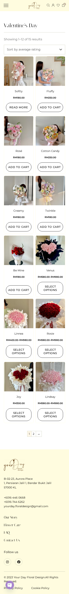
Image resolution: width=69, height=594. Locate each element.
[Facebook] (18, 562)
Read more (18, 107)
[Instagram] (7, 562)
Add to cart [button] (50, 107)
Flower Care (12, 525)
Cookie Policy (40, 588)
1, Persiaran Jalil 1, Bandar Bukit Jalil (27, 483)
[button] (6, 5)
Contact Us (12, 540)
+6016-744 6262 (14, 502)
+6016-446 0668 (14, 497)
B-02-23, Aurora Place (18, 479)
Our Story (11, 517)
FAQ (7, 532)
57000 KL (10, 487)
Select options (50, 288)
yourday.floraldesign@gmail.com (26, 506)
